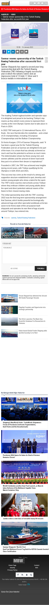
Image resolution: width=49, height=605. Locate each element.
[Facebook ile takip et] (18, 574)
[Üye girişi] (26, 574)
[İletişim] (42, 3)
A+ (46, 58)
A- (46, 61)
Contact (36, 565)
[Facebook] (4, 52)
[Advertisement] (24, 365)
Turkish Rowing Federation (26, 218)
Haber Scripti (22, 585)
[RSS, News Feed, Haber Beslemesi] (22, 574)
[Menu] (31, 3)
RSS (36, 568)
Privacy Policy (12, 570)
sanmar (13, 218)
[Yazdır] (22, 52)
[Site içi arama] (46, 3)
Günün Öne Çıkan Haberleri (10, 592)
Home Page (12, 565)
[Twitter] (9, 52)
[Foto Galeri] (38, 3)
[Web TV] (35, 3)
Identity (12, 568)
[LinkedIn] (13, 52)
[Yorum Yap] (26, 52)
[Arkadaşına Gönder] (17, 52)
